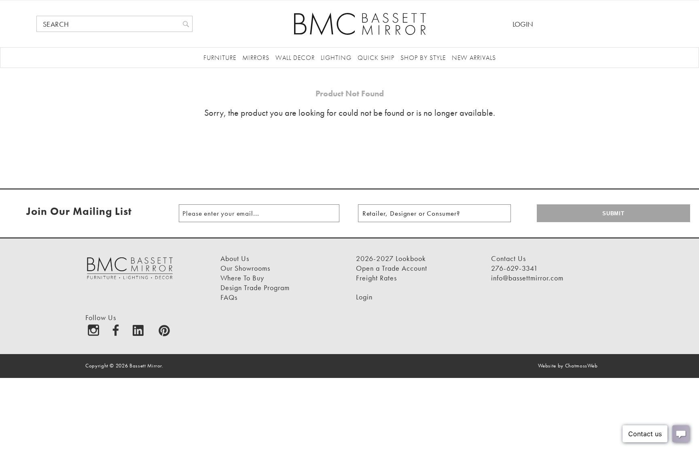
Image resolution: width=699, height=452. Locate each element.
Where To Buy (242, 277)
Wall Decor (295, 57)
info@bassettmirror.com (527, 277)
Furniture (219, 57)
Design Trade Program (255, 287)
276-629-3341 (514, 268)
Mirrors (255, 57)
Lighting (336, 57)
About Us (234, 258)
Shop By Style (423, 57)
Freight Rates (376, 277)
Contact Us (508, 258)
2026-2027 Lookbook (391, 258)
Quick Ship (376, 57)
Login (523, 24)
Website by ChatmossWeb (568, 365)
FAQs (228, 297)
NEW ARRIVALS (474, 57)
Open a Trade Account (391, 268)
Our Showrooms (245, 268)
